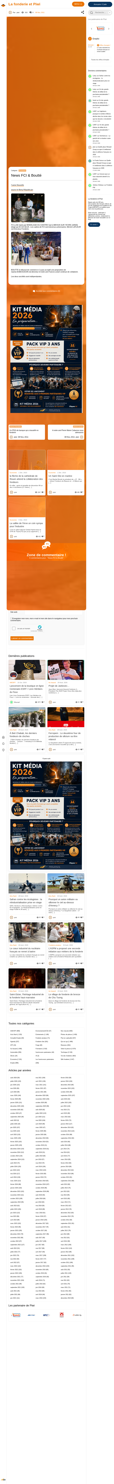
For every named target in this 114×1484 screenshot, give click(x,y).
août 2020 (39, 1109)
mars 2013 (64, 1202)
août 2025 (13, 1120)
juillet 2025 (13, 1124)
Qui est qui (64, 1041)
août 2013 (64, 1184)
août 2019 (39, 1152)
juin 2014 (64, 1149)
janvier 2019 (39, 1177)
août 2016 (39, 1280)
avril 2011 (64, 1284)
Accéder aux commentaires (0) (48, 291)
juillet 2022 (13, 1252)
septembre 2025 (15, 1117)
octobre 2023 (14, 1198)
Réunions (64, 1045)
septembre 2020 (41, 1106)
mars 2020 (39, 1127)
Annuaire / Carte (100, 4)
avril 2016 (39, 1294)
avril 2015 (64, 1113)
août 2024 (13, 1163)
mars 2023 (13, 1223)
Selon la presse (66, 1048)
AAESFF (13, 1031)
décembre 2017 (41, 1223)
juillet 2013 (64, 1188)
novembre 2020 (41, 1099)
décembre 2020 (41, 1095)
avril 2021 (39, 1081)
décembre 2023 (15, 1191)
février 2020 (39, 1131)
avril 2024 (13, 1177)
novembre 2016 (41, 1269)
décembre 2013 (66, 1170)
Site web (13, 612)
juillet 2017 (39, 1241)
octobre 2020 (40, 1102)
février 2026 (14, 1099)
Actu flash (13, 1034)
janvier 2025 (14, 1145)
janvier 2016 (65, 1081)
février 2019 (39, 1173)
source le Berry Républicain (22, 190)
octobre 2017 (40, 1230)
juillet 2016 (39, 1284)
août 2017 (39, 1237)
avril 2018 (39, 1209)
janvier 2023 (14, 1230)
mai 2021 (39, 1077)
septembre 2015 (66, 1095)
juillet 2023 (13, 1209)
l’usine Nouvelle (17, 185)
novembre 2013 (66, 1173)
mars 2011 (64, 1287)
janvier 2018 (39, 1220)
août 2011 (64, 1269)
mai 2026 (13, 1088)
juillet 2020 (39, 1113)
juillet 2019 (39, 1156)
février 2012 (64, 1248)
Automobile (14, 1052)
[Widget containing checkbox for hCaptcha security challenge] (27, 628)
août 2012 (64, 1227)
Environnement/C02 (42, 1031)
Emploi (12, 1063)
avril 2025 (13, 1134)
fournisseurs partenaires (43, 1052)
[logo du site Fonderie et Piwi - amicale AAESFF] (3, 8)
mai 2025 (13, 1131)
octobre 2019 (40, 1145)
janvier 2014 (65, 1166)
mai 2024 (13, 1173)
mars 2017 (39, 1255)
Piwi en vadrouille (66, 1038)
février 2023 (14, 1227)
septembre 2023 (15, 1202)
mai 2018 (39, 1205)
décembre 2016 (41, 1266)
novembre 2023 (15, 1195)
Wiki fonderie (65, 1059)
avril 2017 (39, 1252)
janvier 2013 (65, 1209)
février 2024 (14, 1184)
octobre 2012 (65, 1220)
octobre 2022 (14, 1241)
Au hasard (13, 1048)
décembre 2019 (41, 1138)
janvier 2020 (39, 1134)
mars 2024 (13, 1181)
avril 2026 (13, 1092)
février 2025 (14, 1141)
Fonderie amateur (41, 1038)
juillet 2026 (13, 1081)
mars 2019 (39, 1170)
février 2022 (14, 1269)
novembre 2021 (15, 1280)
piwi (94, 147)
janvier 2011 (64, 1294)
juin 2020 (38, 1117)
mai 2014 (64, 1152)
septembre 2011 (66, 1266)
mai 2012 (64, 1237)
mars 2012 (64, 1245)
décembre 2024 (15, 1149)
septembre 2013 (66, 1181)
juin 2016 (38, 1287)
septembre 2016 (41, 1277)
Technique (64, 1052)
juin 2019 (38, 1159)
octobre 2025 (14, 1113)
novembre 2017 (41, 1227)
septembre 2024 (15, 1159)
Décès (12, 1056)
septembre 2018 (41, 1191)
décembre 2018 (41, 1181)
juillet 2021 (13, 1294)
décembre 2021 (15, 1277)
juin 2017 (38, 1245)
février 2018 (39, 1216)
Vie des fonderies (66, 1056)
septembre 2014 (66, 1138)
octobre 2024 (14, 1156)
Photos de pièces (66, 1034)
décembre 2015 (66, 1085)
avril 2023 (13, 1220)
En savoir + (94, 224)
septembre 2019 (41, 1149)
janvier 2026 (14, 1102)
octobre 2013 (65, 1177)
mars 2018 (39, 1213)
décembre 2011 (66, 1255)
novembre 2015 (66, 1088)
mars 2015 (64, 1117)
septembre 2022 (15, 1245)
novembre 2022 (15, 1237)
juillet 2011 (64, 1273)
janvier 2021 (39, 1092)
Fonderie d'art (40, 1041)
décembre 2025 (15, 1106)
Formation (39, 1048)
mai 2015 (64, 1109)
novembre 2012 (66, 1216)
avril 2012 (64, 1241)
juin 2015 (64, 1106)
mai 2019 (39, 1163)
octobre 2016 (40, 1273)
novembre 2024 (15, 1152)
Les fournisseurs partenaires (45, 1059)
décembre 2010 (66, 1298)
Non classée (65, 1031)
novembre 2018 (41, 1184)
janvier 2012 (65, 1252)
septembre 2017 (41, 1234)
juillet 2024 (13, 1166)
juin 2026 (13, 1085)
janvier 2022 (14, 1273)
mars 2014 (64, 1159)
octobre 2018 (40, 1188)
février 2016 (64, 1077)
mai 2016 (39, 1291)
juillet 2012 (64, 1230)
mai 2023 (13, 1216)
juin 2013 (64, 1191)
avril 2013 (64, 1198)
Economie (22, 170)
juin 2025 (13, 1127)
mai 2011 (64, 1280)
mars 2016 (39, 1298)
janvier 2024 (14, 1188)
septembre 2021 (15, 1287)
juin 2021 (13, 1298)
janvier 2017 (39, 1262)
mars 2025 (13, 1138)
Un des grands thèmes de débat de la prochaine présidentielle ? (101, 91)
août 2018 (39, 1195)
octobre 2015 (65, 1092)
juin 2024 (13, 1170)
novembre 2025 (15, 1109)
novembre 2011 (66, 1259)
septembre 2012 (66, 1223)
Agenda (12, 1041)
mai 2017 (39, 1248)
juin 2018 (38, 1202)
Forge (37, 1045)
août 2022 (13, 1248)
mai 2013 (64, 1195)
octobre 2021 (14, 1284)
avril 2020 (39, 1124)
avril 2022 (13, 1262)
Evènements (40, 1034)
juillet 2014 (64, 1145)
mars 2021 (39, 1085)
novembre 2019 (41, 1141)
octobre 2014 (65, 1134)
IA (36, 1056)
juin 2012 (64, 1234)
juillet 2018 (39, 1198)
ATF (11, 1045)
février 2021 (39, 1088)
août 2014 (64, 1141)
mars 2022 (13, 1266)
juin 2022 (13, 1255)
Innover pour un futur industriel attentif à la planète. (101, 176)
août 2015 (64, 1099)
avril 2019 (39, 1166)
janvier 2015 (65, 1124)
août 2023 (13, 1205)
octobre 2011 (65, 1262)
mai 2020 (39, 1120)
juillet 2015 (64, 1102)
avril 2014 (64, 1156)
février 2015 (64, 1120)
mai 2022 (13, 1259)
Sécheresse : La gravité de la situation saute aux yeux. (102, 138)
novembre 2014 (66, 1131)
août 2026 (13, 1077)
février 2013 (64, 1205)
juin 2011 (63, 1277)
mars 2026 (13, 1095)
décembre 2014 (66, 1127)
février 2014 (64, 1163)
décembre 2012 (66, 1213)
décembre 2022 (15, 1234)
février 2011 (64, 1291)
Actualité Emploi (15, 1038)
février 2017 (39, 1259)
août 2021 (13, 1291)
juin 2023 (13, 1213)
